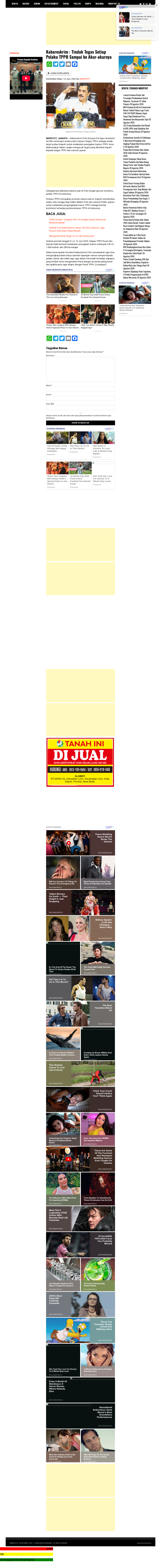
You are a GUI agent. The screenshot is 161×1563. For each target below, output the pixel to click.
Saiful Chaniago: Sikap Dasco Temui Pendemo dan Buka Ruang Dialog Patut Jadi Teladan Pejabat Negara (136, 163)
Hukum (37, 3)
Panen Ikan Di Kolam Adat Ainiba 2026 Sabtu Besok (136, 151)
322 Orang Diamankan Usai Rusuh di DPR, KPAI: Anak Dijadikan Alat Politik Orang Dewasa (136, 128)
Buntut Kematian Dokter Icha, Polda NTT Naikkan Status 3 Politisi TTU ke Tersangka (135, 210)
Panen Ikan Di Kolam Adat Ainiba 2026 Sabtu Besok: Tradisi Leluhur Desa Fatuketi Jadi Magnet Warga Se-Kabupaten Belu (136, 224)
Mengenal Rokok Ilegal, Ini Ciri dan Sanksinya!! (72, 236)
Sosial (66, 3)
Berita (15, 3)
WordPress (147, 1543)
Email (49, 395)
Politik (77, 3)
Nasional (100, 3)
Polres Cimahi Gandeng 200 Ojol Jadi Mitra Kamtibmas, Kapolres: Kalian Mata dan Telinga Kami (136, 262)
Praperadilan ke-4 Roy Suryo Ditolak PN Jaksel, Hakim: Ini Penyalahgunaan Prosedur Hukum (136, 238)
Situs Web (50, 404)
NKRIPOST (85, 79)
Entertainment (51, 3)
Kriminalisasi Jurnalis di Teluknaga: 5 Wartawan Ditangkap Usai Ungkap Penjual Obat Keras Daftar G (137, 142)
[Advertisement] (98, 28)
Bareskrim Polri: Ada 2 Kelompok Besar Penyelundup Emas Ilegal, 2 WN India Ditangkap (136, 198)
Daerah (26, 3)
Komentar (50, 356)
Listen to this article (60, 73)
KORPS (88, 3)
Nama (49, 385)
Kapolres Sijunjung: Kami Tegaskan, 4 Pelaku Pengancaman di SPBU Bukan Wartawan (137, 274)
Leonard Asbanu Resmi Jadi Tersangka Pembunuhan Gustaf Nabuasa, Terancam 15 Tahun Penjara (135, 99)
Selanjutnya (14, 53)
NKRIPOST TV (114, 3)
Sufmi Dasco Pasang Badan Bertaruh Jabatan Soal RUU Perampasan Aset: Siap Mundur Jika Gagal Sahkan (137, 188)
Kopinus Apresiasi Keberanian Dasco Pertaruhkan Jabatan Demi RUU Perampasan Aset (136, 174)
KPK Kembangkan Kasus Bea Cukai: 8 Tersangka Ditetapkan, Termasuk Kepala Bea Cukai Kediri (137, 250)
